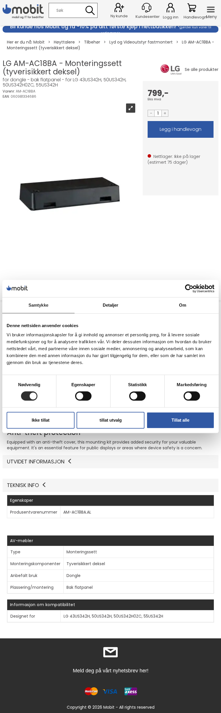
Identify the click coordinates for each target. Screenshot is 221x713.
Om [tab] (182, 305)
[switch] (83, 396)
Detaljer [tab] (111, 305)
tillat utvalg (111, 420)
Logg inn (170, 8)
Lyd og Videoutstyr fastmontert (141, 42)
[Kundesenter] (146, 7)
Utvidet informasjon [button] (35, 461)
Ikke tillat (40, 420)
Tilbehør (92, 42)
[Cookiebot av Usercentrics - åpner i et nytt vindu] (189, 288)
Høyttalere (64, 42)
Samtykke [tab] (38, 305)
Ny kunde (119, 16)
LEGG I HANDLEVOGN (181, 129)
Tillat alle (180, 420)
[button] (110, 485)
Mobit (39, 42)
